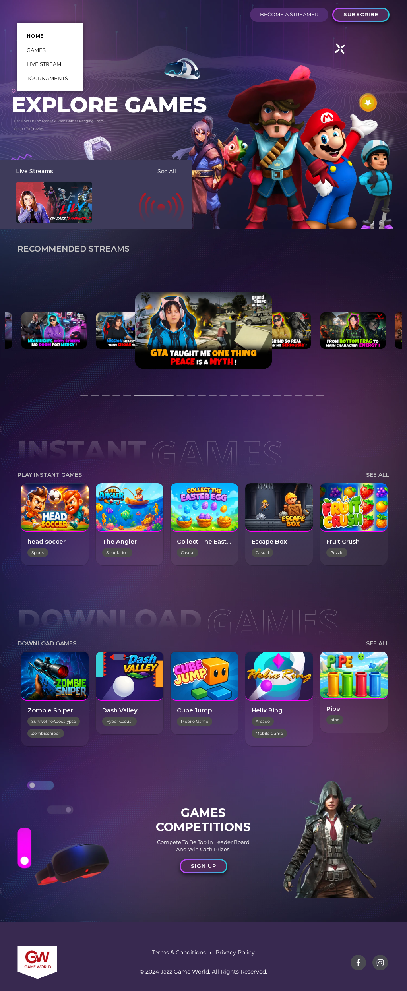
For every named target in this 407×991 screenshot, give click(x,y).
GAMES (36, 50)
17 (288, 399)
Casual (187, 552)
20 (320, 399)
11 (223, 399)
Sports (37, 552)
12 (234, 399)
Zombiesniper (45, 733)
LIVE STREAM (44, 64)
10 (213, 399)
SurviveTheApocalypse (53, 721)
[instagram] (380, 962)
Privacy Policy (235, 952)
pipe (334, 719)
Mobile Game (194, 721)
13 (245, 399)
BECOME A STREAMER (289, 14)
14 (256, 399)
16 (277, 399)
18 (298, 399)
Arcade (263, 721)
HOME (35, 36)
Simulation (117, 552)
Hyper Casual (119, 721)
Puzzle (336, 552)
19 (309, 399)
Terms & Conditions (179, 952)
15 (266, 399)
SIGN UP (203, 866)
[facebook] (358, 962)
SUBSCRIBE (360, 14)
